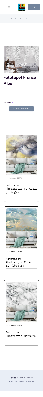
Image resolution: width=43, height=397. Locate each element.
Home (12, 18)
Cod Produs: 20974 (14, 325)
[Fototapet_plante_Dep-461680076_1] (21, 59)
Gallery (17, 18)
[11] (21, 5)
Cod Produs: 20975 (14, 251)
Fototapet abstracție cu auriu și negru (21, 188)
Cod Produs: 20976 (14, 178)
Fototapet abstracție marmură (21, 334)
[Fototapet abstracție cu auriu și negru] (21, 137)
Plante (13, 102)
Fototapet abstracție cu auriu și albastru (21, 262)
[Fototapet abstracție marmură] (21, 284)
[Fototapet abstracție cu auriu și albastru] (21, 210)
